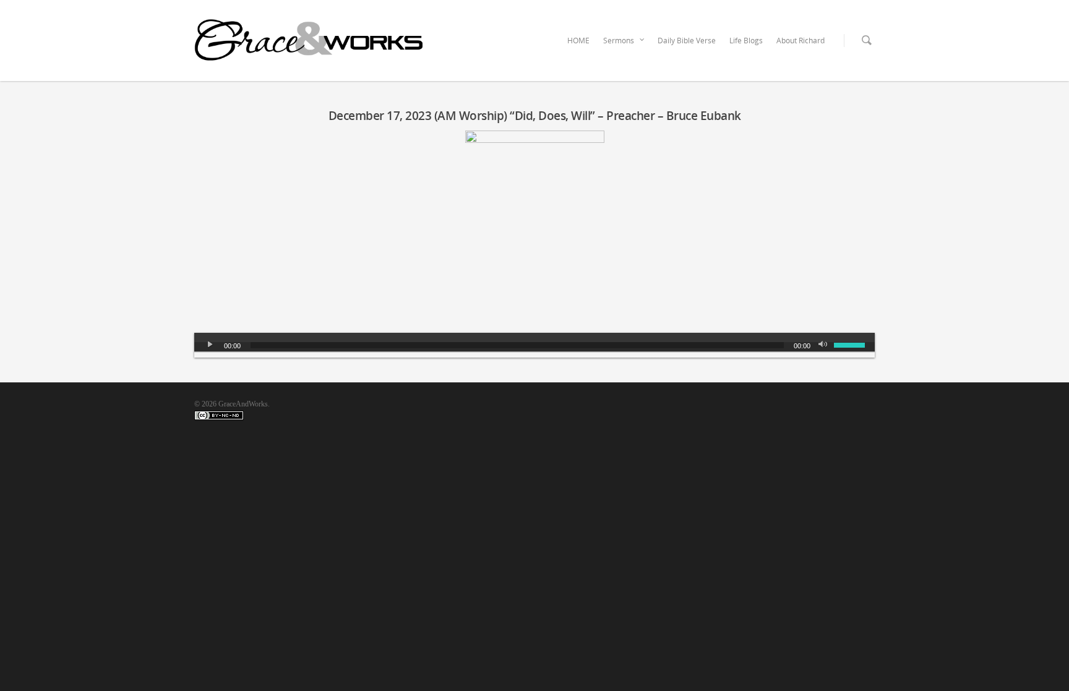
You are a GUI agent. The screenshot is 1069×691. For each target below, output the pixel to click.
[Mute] (824, 345)
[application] (534, 345)
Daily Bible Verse (687, 40)
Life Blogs (746, 40)
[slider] (851, 344)
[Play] (210, 345)
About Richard (800, 40)
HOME (578, 40)
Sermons (618, 40)
